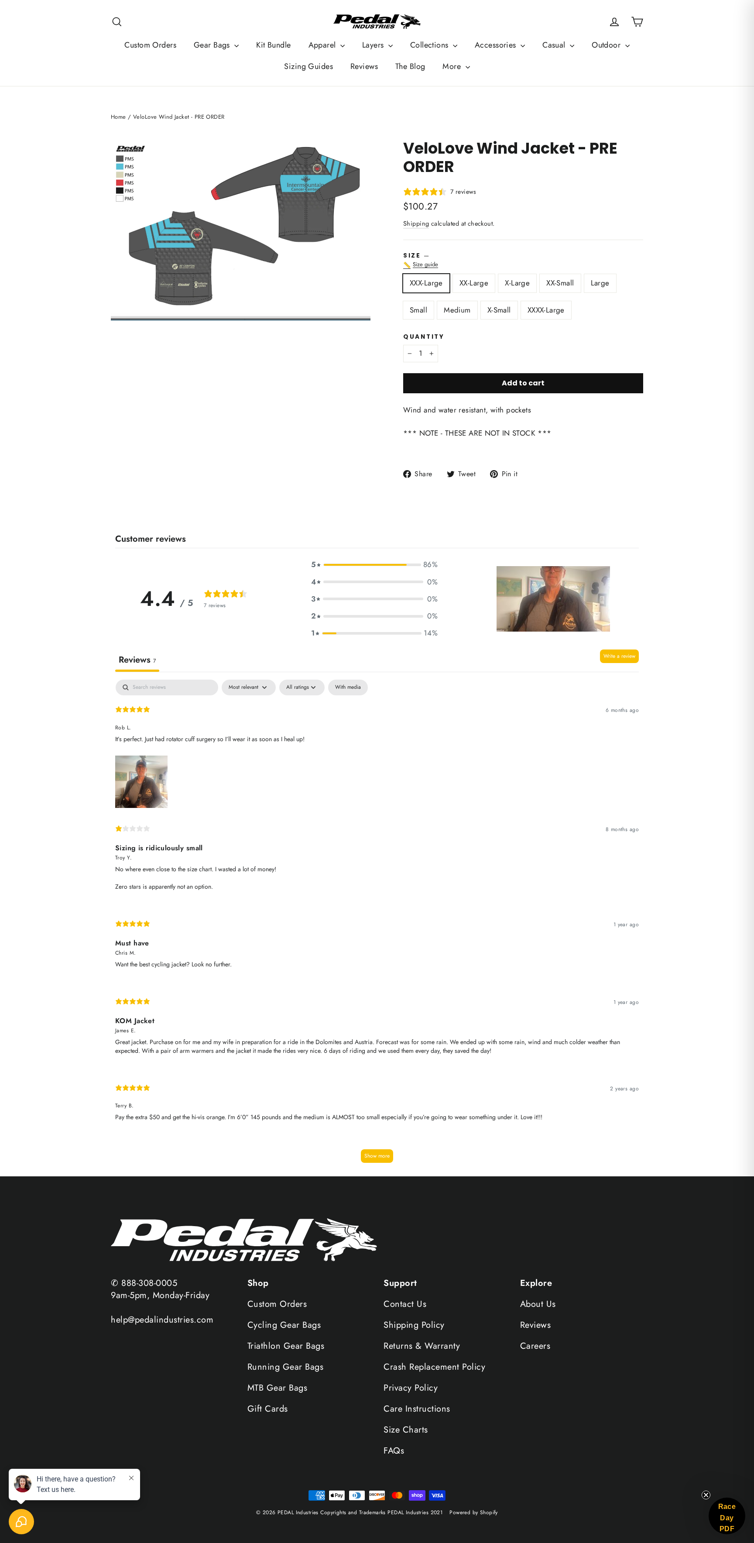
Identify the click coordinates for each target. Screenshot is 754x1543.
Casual (555, 45)
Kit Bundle (273, 45)
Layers (374, 45)
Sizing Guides (308, 66)
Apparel (323, 45)
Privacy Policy (411, 1387)
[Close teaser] (706, 1495)
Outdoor (607, 45)
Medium (457, 310)
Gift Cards (267, 1408)
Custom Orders (150, 45)
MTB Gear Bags (277, 1387)
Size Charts (406, 1429)
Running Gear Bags (285, 1367)
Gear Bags (213, 45)
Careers (535, 1346)
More (452, 66)
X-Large (517, 283)
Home (118, 117)
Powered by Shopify (473, 1512)
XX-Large (473, 283)
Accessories (496, 45)
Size (523, 260)
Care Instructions (417, 1408)
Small (418, 310)
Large (600, 283)
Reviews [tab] (137, 659)
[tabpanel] (377, 925)
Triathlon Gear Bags (286, 1346)
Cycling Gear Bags (284, 1325)
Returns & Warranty (422, 1346)
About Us (538, 1304)
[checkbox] (348, 687)
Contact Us (405, 1304)
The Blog (410, 66)
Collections (430, 45)
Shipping (416, 223)
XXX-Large (426, 283)
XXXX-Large (546, 310)
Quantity (424, 336)
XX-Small (560, 283)
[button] (374, 564)
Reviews (364, 66)
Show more (377, 1156)
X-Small (499, 310)
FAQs (394, 1450)
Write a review (619, 656)
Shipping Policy (414, 1325)
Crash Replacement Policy (434, 1367)
